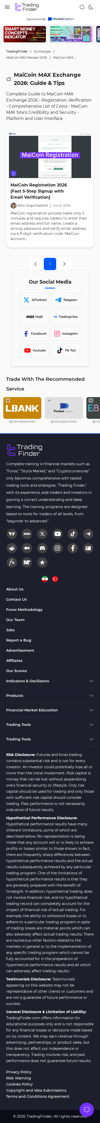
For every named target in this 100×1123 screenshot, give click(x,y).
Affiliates (14, 660)
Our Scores (16, 670)
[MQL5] (27, 534)
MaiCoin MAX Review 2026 (26, 57)
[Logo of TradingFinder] (27, 7)
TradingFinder (17, 51)
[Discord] (42, 548)
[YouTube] (58, 534)
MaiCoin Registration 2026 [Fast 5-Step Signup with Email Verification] (39, 191)
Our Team (15, 619)
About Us (14, 589)
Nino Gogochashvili (33, 205)
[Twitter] (42, 534)
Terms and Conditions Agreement (37, 1096)
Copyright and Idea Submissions (36, 1090)
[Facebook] (73, 548)
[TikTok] (73, 534)
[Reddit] (12, 548)
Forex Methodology (24, 609)
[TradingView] (12, 534)
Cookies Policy (19, 1084)
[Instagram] (58, 548)
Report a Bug (18, 640)
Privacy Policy (19, 1072)
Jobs (10, 630)
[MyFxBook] (12, 562)
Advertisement (20, 650)
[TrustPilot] (42, 562)
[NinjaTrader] (27, 562)
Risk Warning (18, 1078)
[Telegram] (88, 534)
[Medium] (27, 548)
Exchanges (42, 51)
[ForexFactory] (88, 548)
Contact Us (16, 599)
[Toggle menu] (86, 1110)
